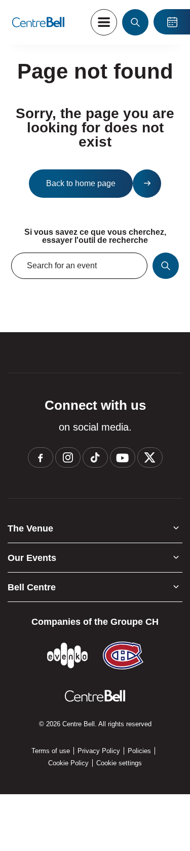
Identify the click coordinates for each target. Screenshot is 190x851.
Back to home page (81, 183)
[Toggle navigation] (104, 22)
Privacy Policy (99, 751)
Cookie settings (119, 763)
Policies (139, 751)
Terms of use (50, 751)
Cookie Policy (68, 763)
